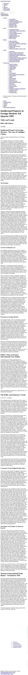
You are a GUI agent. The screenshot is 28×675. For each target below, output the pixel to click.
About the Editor (7, 102)
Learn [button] (4, 28)
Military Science (13, 37)
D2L (10, 70)
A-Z (4, 6)
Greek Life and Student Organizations (17, 43)
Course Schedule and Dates (15, 33)
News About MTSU (13, 23)
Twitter (16, 643)
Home (4, 101)
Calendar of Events (13, 65)
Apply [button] (4, 50)
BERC (5, 106)
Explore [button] (5, 18)
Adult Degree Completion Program (17, 30)
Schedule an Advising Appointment (17, 88)
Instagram (17, 646)
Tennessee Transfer (13, 90)
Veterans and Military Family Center (17, 48)
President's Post (12, 24)
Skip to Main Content (5, 1)
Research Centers (13, 25)
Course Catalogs (13, 32)
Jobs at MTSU (12, 75)
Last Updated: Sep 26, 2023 (7, 673)
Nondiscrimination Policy (6, 672)
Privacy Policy (12, 84)
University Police (13, 92)
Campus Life (12, 47)
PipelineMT (6, 3)
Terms (13, 672)
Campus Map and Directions (15, 21)
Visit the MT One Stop (14, 61)
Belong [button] (5, 39)
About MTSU (12, 19)
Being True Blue (13, 41)
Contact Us (11, 69)
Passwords (11, 83)
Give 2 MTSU (12, 73)
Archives (5, 103)
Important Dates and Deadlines (16, 54)
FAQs (10, 72)
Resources (11, 87)
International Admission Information (17, 55)
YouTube (17, 644)
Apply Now (12, 51)
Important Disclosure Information (16, 74)
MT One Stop (12, 79)
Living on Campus (13, 56)
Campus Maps (12, 66)
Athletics (5, 5)
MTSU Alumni (12, 45)
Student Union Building (14, 46)
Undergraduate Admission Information (18, 57)
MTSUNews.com (13, 81)
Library (11, 77)
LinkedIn (17, 647)
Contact (5, 104)
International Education (14, 36)
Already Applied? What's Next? (16, 52)
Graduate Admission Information (16, 59)
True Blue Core (12, 91)
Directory (5, 7)
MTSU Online (12, 38)
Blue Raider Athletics (14, 42)
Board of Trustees (13, 64)
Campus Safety (12, 68)
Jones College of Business (9, 107)
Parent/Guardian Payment (15, 82)
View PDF (3, 126)
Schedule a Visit (13, 27)
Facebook (15, 642)
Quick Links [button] (6, 63)
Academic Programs (13, 20)
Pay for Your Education (14, 60)
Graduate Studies (13, 34)
